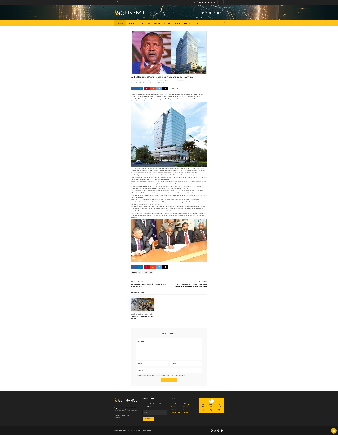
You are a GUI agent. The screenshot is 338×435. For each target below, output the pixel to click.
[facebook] (197, 2)
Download (186, 406)
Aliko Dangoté (143, 82)
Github (173, 406)
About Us (173, 404)
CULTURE (157, 23)
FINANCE (141, 23)
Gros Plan (169, 80)
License (185, 412)
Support (173, 409)
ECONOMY (131, 23)
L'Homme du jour (179, 80)
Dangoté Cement (154, 82)
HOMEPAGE (119, 23)
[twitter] (205, 2)
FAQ (184, 409)
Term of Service (175, 412)
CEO (149, 23)
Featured (162, 80)
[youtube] (211, 2)
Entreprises (155, 80)
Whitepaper (186, 404)
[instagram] (214, 2)
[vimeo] (208, 2)
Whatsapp (117, 417)
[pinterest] (202, 2)
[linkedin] (200, 2)
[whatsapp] (117, 2)
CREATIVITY (188, 23)
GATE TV (177, 23)
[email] (194, 2)
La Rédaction (138, 80)
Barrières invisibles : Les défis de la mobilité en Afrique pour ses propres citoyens (142, 316)
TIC (197, 23)
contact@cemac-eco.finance (121, 415)
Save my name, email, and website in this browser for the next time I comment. (161, 375)
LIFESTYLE (167, 23)
